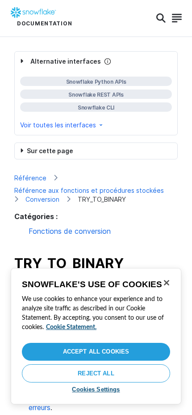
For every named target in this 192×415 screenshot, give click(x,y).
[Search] (161, 18)
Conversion (42, 199)
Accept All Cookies (96, 351)
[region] (96, 336)
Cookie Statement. (71, 327)
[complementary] (96, 93)
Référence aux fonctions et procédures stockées (89, 190)
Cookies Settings (96, 389)
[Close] (166, 283)
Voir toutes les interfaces (58, 125)
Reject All (96, 373)
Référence (30, 178)
